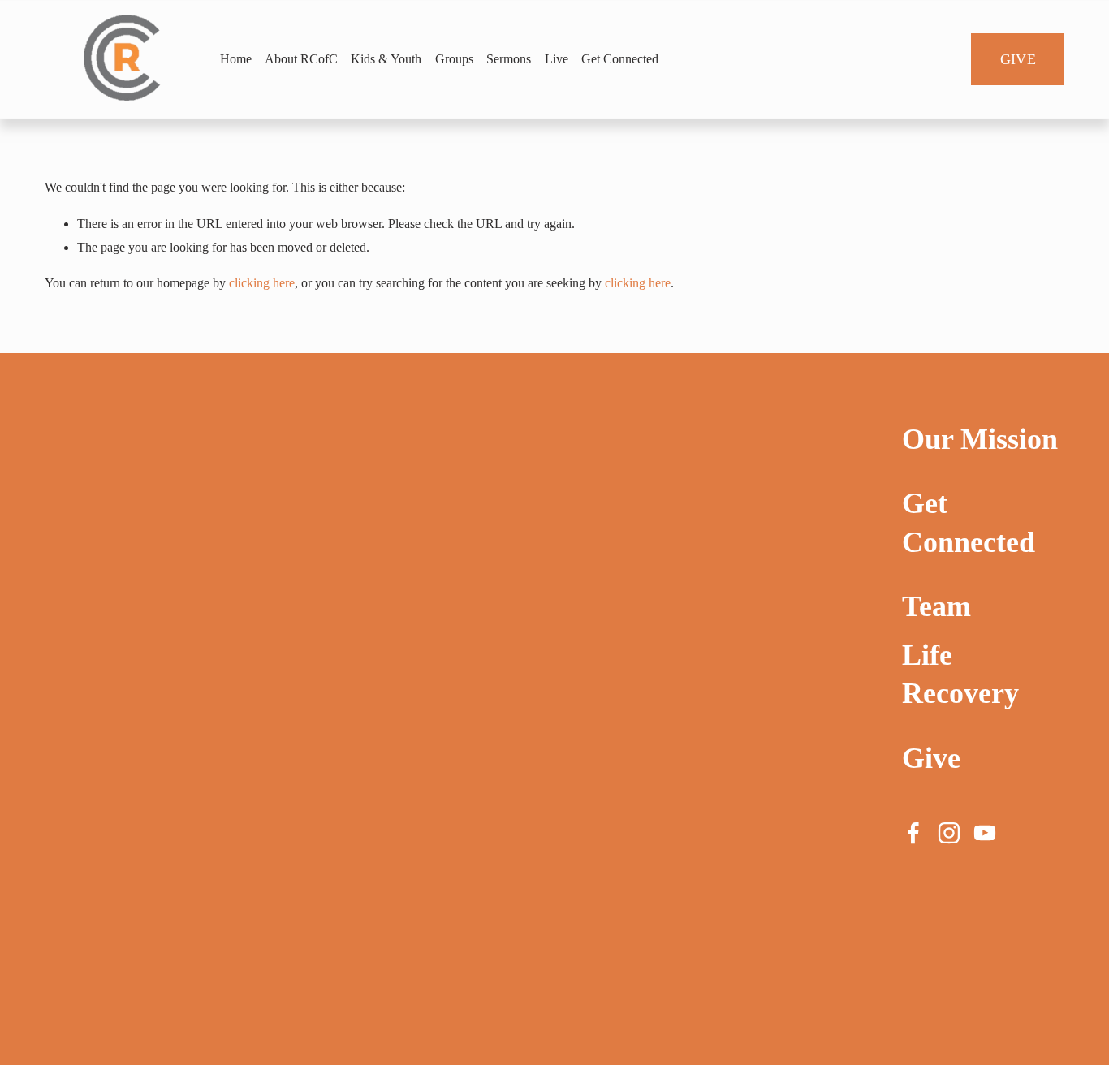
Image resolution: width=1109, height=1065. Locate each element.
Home (236, 59)
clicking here (262, 283)
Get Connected (619, 59)
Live (556, 59)
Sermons (508, 59)
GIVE (1018, 59)
